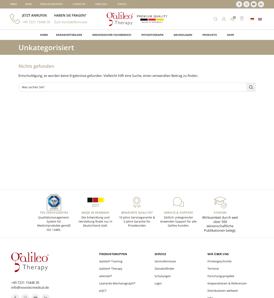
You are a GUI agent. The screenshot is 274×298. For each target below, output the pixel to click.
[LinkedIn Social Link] (261, 4)
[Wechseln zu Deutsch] (252, 19)
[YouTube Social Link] (254, 4)
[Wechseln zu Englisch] (260, 19)
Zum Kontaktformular (70, 22)
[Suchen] (216, 19)
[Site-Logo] (120, 18)
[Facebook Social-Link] (239, 4)
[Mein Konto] (224, 19)
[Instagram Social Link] (246, 4)
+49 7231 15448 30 (36, 22)
